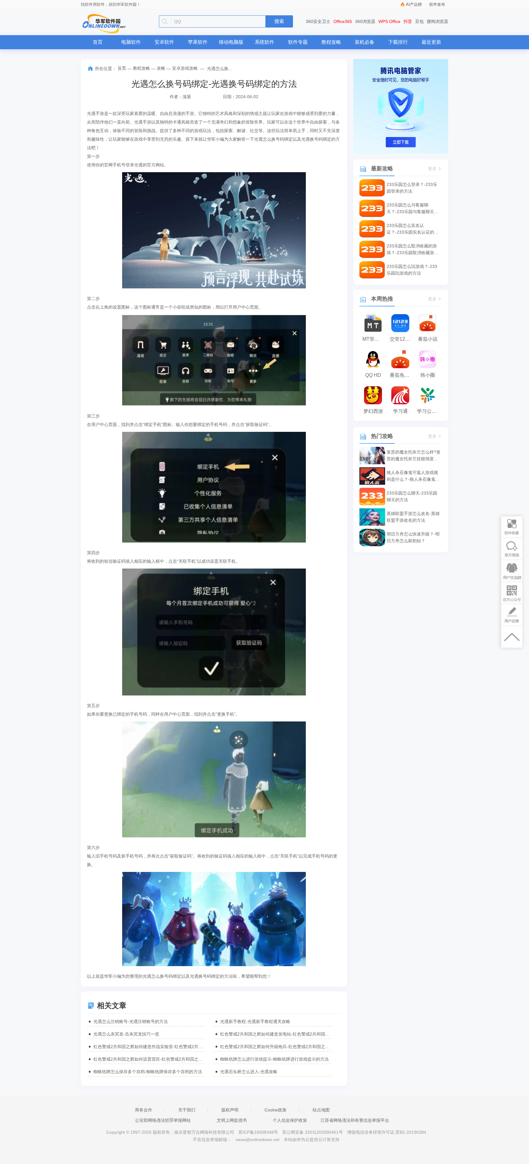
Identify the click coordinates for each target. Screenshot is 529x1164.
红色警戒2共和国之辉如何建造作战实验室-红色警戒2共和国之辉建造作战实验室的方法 (148, 1046)
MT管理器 (373, 339)
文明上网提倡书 (232, 1120)
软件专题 (298, 42)
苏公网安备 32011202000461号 (313, 1132)
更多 (432, 168)
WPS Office (389, 21)
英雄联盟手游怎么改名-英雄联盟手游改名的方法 (413, 517)
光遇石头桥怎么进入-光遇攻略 (248, 1071)
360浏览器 (365, 21)
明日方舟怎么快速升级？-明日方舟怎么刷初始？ (413, 537)
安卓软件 (164, 42)
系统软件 (264, 42)
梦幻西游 (373, 411)
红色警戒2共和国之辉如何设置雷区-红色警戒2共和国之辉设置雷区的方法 (148, 1059)
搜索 (279, 21)
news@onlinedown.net (258, 1139)
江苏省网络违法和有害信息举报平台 (355, 1120)
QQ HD (373, 375)
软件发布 (437, 4)
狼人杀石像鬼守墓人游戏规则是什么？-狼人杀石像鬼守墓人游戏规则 (413, 476)
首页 (98, 42)
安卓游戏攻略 (185, 68)
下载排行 (398, 42)
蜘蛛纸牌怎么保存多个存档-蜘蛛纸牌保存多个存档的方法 (147, 1071)
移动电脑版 (231, 42)
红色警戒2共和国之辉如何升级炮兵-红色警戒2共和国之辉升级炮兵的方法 (275, 1046)
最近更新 (431, 42)
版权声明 (229, 1110)
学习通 (400, 411)
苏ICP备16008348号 (258, 1132)
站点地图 (321, 1110)
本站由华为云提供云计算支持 (312, 1139)
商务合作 (143, 1110)
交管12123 (401, 339)
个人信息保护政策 (290, 1120)
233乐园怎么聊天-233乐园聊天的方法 (412, 496)
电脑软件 (131, 42)
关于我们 (186, 1110)
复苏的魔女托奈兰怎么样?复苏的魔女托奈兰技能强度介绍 (414, 456)
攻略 (161, 68)
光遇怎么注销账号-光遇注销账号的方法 (130, 1021)
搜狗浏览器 (437, 21)
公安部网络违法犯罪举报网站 (163, 1120)
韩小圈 (427, 375)
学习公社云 (429, 411)
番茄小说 (427, 339)
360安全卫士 (318, 21)
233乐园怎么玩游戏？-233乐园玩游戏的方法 (412, 270)
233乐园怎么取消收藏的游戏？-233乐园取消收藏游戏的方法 (412, 249)
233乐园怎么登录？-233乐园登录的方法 (412, 188)
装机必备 (364, 42)
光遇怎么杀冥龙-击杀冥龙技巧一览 (126, 1034)
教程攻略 (331, 42)
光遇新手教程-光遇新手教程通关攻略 (255, 1021)
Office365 (342, 21)
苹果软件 (198, 42)
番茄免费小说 (402, 375)
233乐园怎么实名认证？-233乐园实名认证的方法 (412, 229)
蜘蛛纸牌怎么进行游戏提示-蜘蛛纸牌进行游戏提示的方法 (274, 1059)
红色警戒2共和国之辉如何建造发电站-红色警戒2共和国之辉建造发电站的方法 (275, 1034)
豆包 (419, 21)
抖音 (407, 21)
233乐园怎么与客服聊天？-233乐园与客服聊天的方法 (412, 208)
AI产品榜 (414, 4)
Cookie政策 (275, 1110)
